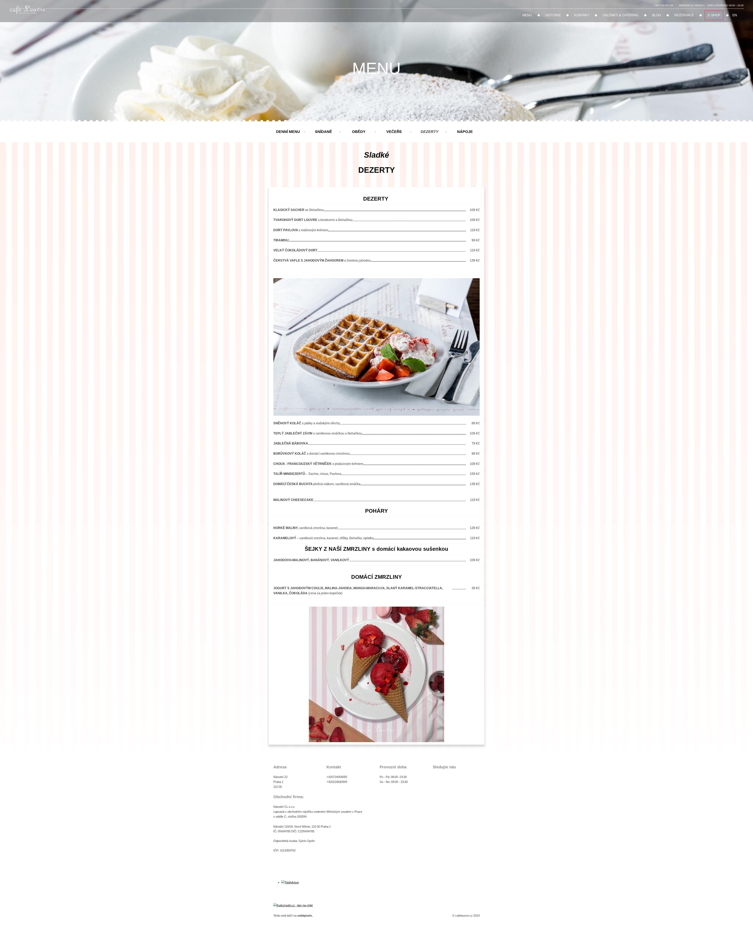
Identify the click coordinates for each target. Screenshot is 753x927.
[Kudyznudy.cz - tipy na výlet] (293, 905)
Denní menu (288, 132)
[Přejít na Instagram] (449, 778)
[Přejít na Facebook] (436, 778)
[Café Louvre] (27, 8)
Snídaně (323, 132)
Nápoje (465, 132)
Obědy (359, 132)
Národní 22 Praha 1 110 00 (280, 781)
